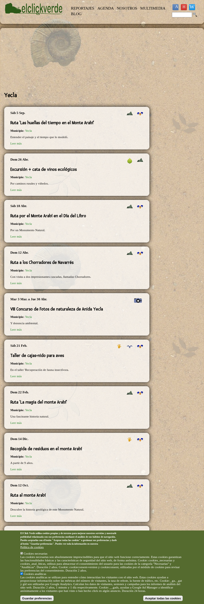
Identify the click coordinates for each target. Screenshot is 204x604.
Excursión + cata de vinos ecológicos (43, 169)
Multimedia (152, 8)
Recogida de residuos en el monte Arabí (46, 448)
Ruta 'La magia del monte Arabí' (38, 402)
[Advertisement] (76, 60)
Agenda (105, 8)
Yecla (28, 130)
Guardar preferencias (37, 598)
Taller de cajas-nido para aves (37, 355)
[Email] (192, 7)
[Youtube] (184, 7)
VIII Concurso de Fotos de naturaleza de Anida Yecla (56, 309)
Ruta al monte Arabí (28, 495)
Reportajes (82, 8)
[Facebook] (175, 7)
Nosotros (127, 8)
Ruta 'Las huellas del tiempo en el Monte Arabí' (52, 122)
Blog (76, 14)
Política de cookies (32, 547)
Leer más (16, 143)
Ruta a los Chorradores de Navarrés (42, 262)
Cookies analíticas (35, 574)
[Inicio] (34, 17)
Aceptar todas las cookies (163, 598)
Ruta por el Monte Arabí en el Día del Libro (48, 215)
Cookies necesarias (35, 553)
